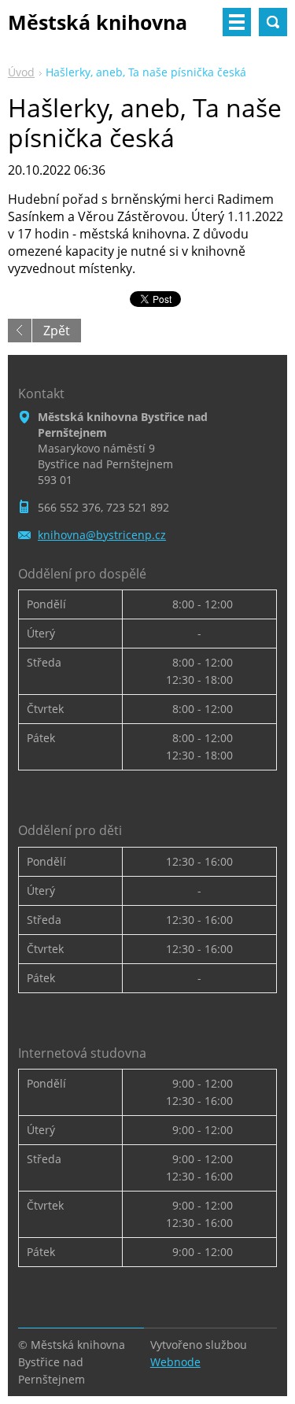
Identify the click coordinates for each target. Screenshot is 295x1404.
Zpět (56, 330)
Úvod (21, 72)
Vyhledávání (273, 22)
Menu (237, 22)
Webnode (175, 1361)
